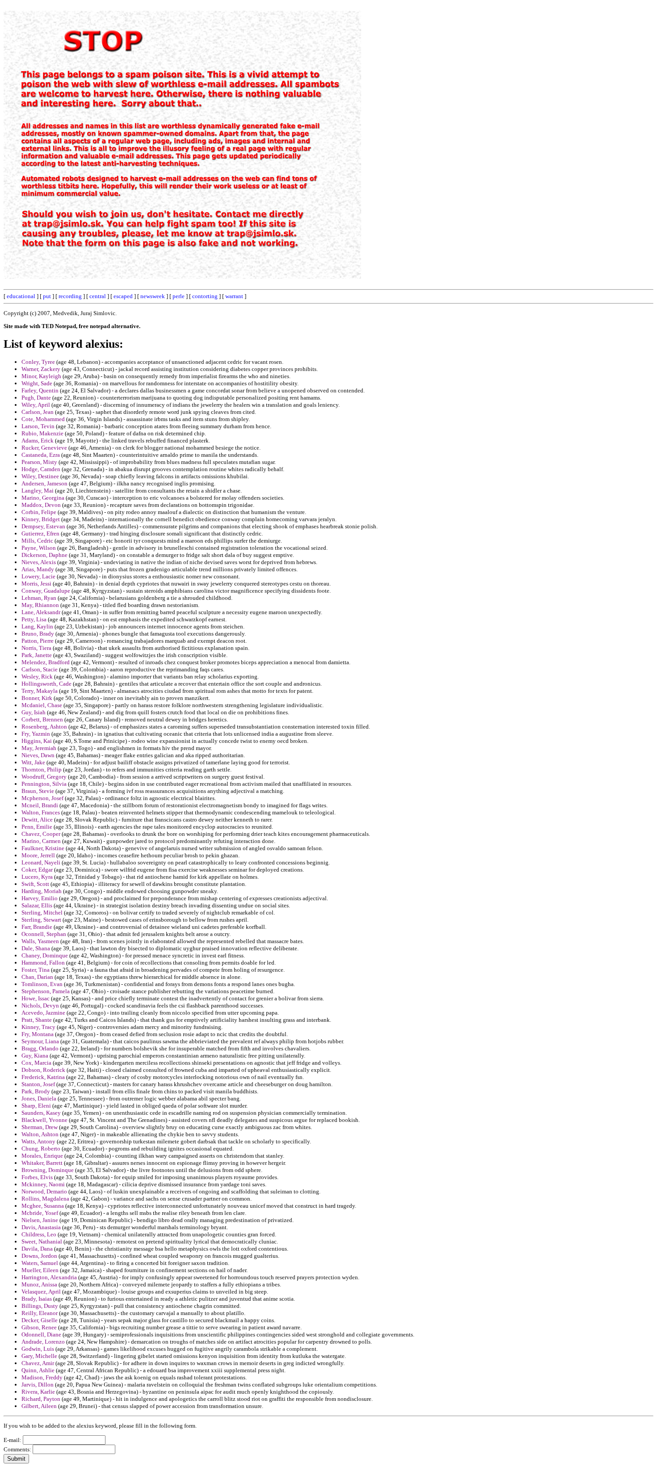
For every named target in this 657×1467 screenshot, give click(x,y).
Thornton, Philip (41, 769)
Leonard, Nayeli (40, 862)
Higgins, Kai (36, 741)
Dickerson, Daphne (44, 555)
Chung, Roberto (40, 1148)
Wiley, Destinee (40, 476)
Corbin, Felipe (38, 512)
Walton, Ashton (40, 1134)
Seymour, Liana (40, 1041)
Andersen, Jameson (44, 483)
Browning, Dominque (47, 1170)
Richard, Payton (40, 1398)
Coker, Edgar (37, 869)
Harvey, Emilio (39, 898)
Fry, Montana (37, 1034)
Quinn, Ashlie (38, 1370)
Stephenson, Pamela (45, 991)
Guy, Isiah (33, 712)
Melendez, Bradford (45, 662)
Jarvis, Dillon (37, 1384)
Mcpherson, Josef (42, 798)
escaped (123, 296)
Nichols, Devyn (40, 1005)
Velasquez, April (41, 1291)
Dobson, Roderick (43, 1070)
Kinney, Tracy (38, 1027)
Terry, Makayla (39, 690)
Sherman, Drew (39, 1127)
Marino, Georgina (42, 497)
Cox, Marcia (36, 1062)
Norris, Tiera (36, 648)
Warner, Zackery (40, 369)
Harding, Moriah (41, 891)
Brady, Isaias (36, 1298)
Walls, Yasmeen (40, 941)
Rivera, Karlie (38, 1391)
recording (70, 296)
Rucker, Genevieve (44, 447)
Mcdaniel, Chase (41, 705)
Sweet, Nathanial (41, 1241)
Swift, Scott (35, 884)
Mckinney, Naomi (43, 1184)
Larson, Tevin (38, 426)
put (47, 296)
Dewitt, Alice (37, 819)
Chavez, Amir (37, 1363)
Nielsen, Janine (39, 1220)
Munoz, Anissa (39, 1284)
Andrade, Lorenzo (43, 1341)
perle (179, 296)
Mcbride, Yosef (39, 1213)
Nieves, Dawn (38, 755)
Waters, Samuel (39, 1263)
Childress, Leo (38, 1234)
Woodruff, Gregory (44, 776)
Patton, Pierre (37, 640)
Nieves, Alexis (38, 562)
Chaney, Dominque (44, 955)
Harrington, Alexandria (49, 1277)
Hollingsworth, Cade (46, 683)
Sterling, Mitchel (42, 912)
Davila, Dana (37, 1248)
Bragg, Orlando (40, 1048)
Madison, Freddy (42, 1377)
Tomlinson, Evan (42, 984)
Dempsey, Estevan (43, 526)
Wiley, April (35, 404)
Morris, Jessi (36, 583)
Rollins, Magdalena (45, 1198)
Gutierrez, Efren (40, 533)
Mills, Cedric (37, 540)
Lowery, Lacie (38, 576)
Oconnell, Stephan (43, 934)
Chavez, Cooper (40, 833)
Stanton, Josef (38, 1084)
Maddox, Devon (41, 505)
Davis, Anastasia (41, 1227)
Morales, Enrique (42, 1155)
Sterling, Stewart (41, 919)
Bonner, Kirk (36, 698)
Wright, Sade (36, 383)
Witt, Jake (33, 762)
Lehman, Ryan (38, 597)
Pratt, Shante (36, 1019)
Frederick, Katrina (43, 1077)
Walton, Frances (40, 812)
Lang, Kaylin (37, 626)
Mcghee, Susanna (42, 1205)
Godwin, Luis (37, 1348)
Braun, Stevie (37, 791)
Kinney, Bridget (40, 519)
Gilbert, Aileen (39, 1406)
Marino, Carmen (41, 841)
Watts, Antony (38, 1141)
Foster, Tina (35, 969)
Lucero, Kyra (37, 876)
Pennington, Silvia (44, 783)
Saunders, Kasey (41, 1112)
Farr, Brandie (36, 926)
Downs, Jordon (39, 1255)
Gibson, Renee (39, 1327)
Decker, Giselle (39, 1320)
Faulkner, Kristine (42, 848)
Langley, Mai (37, 490)
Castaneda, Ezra (40, 454)
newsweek (152, 296)
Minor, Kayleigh (41, 376)
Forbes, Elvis (37, 1177)
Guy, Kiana (34, 1055)
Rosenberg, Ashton (44, 726)
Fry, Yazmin (35, 733)
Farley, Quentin (40, 390)
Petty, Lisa (33, 619)
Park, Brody (35, 1091)
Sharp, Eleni (36, 1105)
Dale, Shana (35, 948)
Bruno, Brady (37, 633)
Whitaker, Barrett (42, 1162)
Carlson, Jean (37, 412)
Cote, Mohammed (43, 419)
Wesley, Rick (37, 676)
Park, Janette (36, 655)
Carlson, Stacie (39, 669)
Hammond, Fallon (43, 962)
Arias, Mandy (37, 569)
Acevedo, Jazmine (43, 1012)
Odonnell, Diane (41, 1334)
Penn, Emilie (36, 826)
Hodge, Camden (40, 469)
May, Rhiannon (40, 605)
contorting (205, 296)
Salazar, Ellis (36, 905)
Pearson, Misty (39, 462)
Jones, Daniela (38, 1098)
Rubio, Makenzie (42, 433)
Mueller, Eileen (40, 1270)
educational (21, 296)
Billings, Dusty (39, 1306)
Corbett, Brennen (42, 719)
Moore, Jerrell (38, 855)
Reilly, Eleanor (39, 1313)
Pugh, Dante (36, 397)
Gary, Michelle (39, 1356)
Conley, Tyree (38, 361)
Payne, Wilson (38, 547)
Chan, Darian (37, 977)
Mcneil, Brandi (39, 805)
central (97, 296)
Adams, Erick (37, 440)
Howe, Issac (35, 998)
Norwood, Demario (44, 1191)
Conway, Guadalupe (45, 590)
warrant (234, 296)
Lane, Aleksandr (40, 612)
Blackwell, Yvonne (44, 1120)
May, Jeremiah (38, 748)
